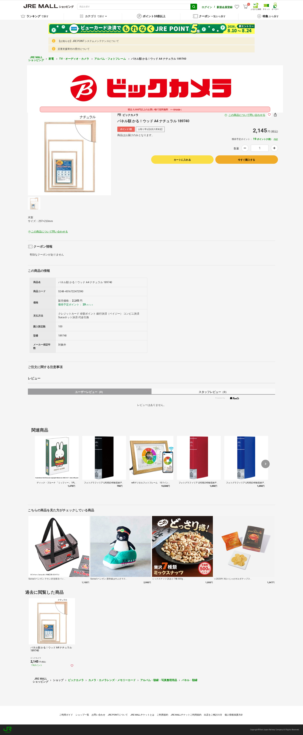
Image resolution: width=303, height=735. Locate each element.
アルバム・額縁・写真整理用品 (158, 680)
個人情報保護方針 (234, 714)
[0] (245, 6)
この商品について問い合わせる (246, 115)
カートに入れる (182, 159)
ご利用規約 (162, 714)
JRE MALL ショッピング (36, 59)
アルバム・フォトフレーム (110, 58)
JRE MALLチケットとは (142, 714)
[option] (69, 153)
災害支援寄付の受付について (74, 49)
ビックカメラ (76, 680)
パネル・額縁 (189, 680)
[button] (265, 464)
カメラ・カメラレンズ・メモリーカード (112, 680)
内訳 (276, 139)
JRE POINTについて (118, 714)
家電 (52, 58)
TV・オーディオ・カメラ (74, 58)
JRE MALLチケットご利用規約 (186, 714)
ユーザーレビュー (89, 392)
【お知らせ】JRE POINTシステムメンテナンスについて (88, 41)
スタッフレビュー (213, 392)
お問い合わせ (98, 714)
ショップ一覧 (82, 714)
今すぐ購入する (246, 159)
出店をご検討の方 (213, 714)
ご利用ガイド (66, 714)
